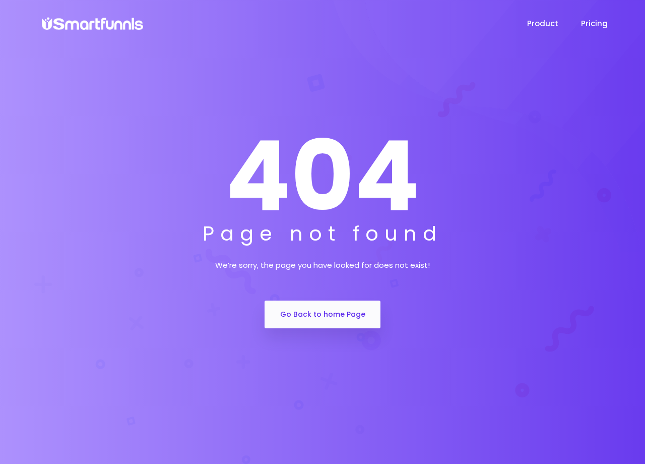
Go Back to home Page (322, 314)
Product (542, 23)
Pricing (595, 23)
